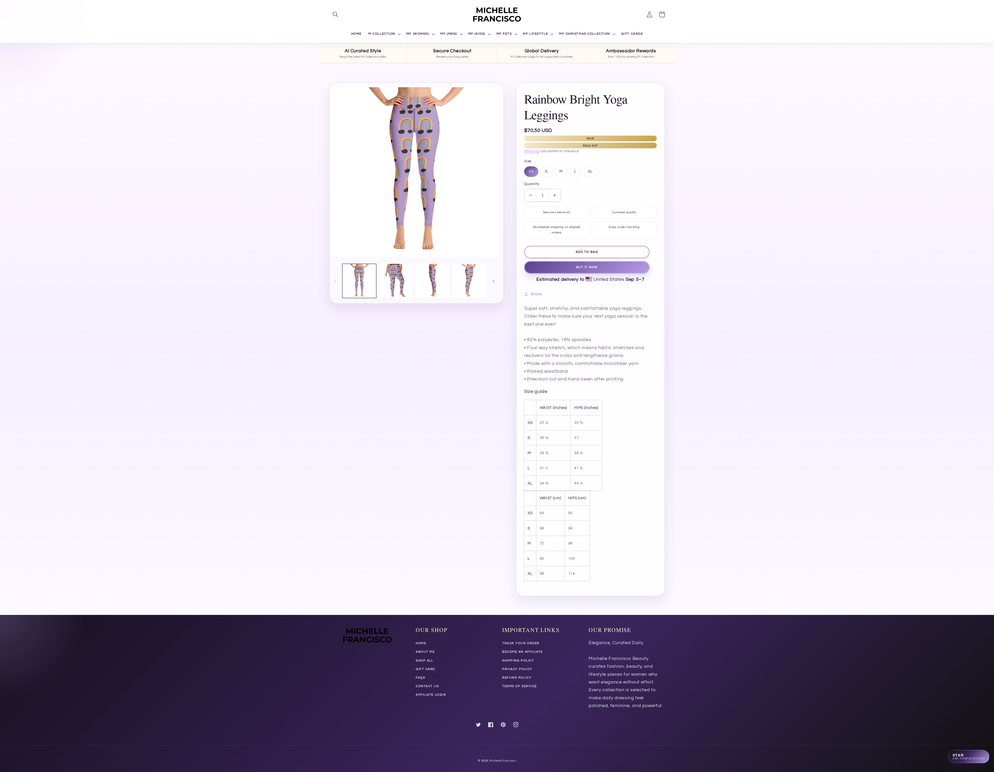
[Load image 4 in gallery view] (469, 281)
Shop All (424, 660)
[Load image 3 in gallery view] (432, 281)
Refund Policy (516, 677)
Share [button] (536, 294)
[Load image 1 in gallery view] (359, 281)
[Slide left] (335, 280)
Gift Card (425, 669)
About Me (425, 651)
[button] (335, 14)
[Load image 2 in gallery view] (396, 281)
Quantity (531, 184)
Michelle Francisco (502, 760)
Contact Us (427, 686)
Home (421, 643)
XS (531, 171)
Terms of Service (519, 686)
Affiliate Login (431, 694)
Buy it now (586, 267)
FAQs (420, 677)
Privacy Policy (517, 669)
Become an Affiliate (522, 651)
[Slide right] (493, 280)
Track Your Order (520, 643)
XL (590, 171)
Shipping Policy (518, 660)
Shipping (531, 151)
